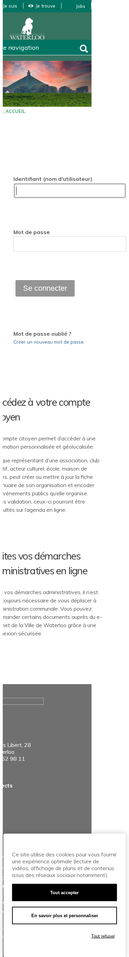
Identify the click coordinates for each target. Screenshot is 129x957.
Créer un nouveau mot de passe (48, 342)
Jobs (80, 6)
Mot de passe (31, 232)
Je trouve (45, 6)
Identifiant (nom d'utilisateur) (53, 178)
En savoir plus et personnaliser (64, 915)
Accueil (15, 111)
